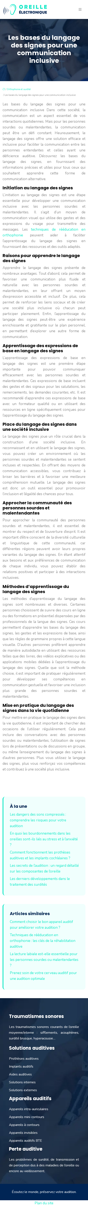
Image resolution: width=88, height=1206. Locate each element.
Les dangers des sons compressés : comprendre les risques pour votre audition (38, 820)
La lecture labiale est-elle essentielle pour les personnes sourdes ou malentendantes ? (44, 960)
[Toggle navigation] (80, 9)
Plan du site (44, 1203)
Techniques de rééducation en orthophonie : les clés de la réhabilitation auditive (42, 941)
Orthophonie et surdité (19, 89)
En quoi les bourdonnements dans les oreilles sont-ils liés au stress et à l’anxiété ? (44, 839)
